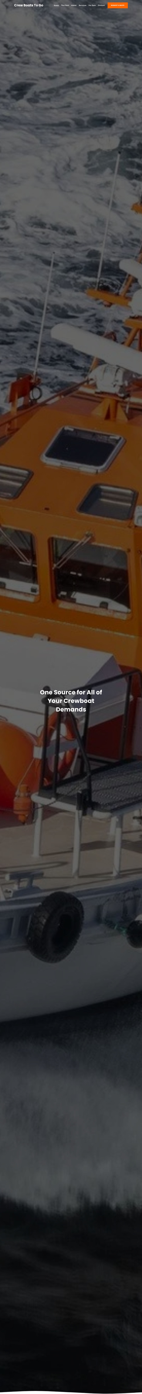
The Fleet (65, 5)
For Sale (92, 5)
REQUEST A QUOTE (117, 5)
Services (82, 5)
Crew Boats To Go (28, 5)
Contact (101, 5)
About (74, 5)
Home (56, 5)
